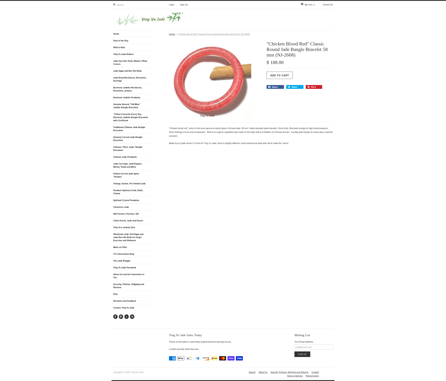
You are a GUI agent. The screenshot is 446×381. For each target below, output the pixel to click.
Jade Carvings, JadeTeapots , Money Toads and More (128, 165)
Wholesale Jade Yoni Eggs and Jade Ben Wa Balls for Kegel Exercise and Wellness (128, 237)
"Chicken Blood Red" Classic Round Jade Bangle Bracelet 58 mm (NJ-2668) (214, 34)
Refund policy (312, 375)
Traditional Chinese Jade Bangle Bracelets (129, 129)
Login (171, 4)
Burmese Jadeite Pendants (126, 97)
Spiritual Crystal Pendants (126, 200)
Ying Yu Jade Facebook (124, 267)
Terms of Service (295, 375)
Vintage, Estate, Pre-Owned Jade (129, 183)
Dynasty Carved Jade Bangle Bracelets (127, 138)
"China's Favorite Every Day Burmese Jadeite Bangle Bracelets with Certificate (130, 117)
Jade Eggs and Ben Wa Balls (127, 70)
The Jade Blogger (122, 260)
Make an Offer (120, 247)
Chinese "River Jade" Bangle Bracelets (127, 148)
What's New (119, 47)
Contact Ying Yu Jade (123, 307)
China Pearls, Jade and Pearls (128, 220)
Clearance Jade (121, 206)
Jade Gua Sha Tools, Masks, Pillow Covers (130, 62)
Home (116, 33)
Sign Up (184, 4)
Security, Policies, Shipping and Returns (128, 286)
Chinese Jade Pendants (125, 156)
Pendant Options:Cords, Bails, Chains (128, 192)
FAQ (115, 294)
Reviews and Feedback (124, 300)
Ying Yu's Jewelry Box (124, 227)
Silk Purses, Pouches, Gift (126, 213)
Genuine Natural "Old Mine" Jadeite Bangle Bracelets (126, 106)
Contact (315, 372)
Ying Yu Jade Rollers (123, 54)
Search (252, 372)
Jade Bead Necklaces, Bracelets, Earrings (129, 79)
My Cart (310, 4)
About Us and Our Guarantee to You (128, 276)
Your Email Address (303, 341)
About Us (263, 372)
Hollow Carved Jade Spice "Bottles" (126, 175)
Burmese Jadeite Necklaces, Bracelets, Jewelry (127, 89)
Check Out (328, 4)
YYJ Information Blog (123, 253)
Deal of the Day (120, 40)
